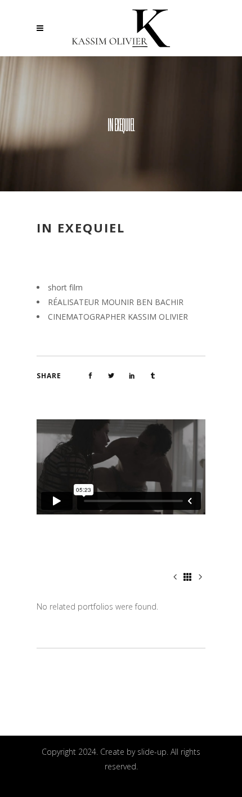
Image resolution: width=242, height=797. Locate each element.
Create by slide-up (133, 751)
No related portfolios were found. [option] (97, 606)
